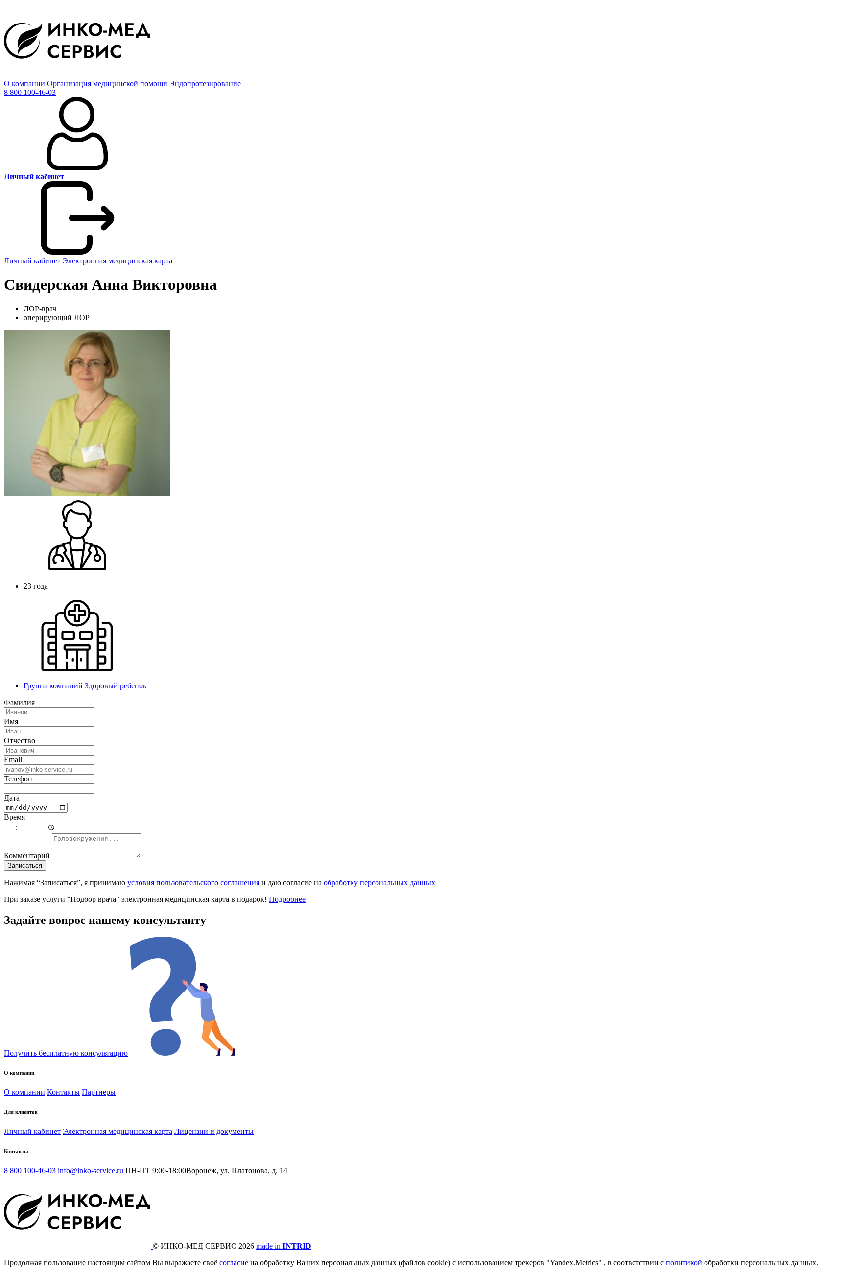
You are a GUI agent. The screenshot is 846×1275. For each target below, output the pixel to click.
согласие (234, 1262)
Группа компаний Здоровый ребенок (85, 686)
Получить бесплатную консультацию (66, 1053)
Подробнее (287, 899)
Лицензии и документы (214, 1131)
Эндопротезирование (205, 83)
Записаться (25, 865)
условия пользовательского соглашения (194, 882)
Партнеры (99, 1092)
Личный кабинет (32, 261)
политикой (685, 1262)
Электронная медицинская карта (117, 261)
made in (283, 1246)
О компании (24, 83)
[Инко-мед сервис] (77, 75)
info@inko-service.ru (90, 1170)
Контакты (63, 1092)
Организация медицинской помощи (107, 83)
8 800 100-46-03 (30, 92)
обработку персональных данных (379, 882)
